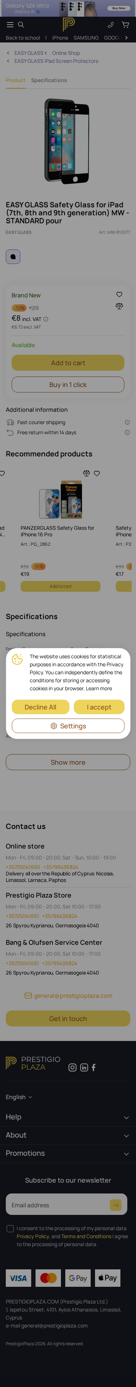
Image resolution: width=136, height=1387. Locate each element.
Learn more (99, 688)
